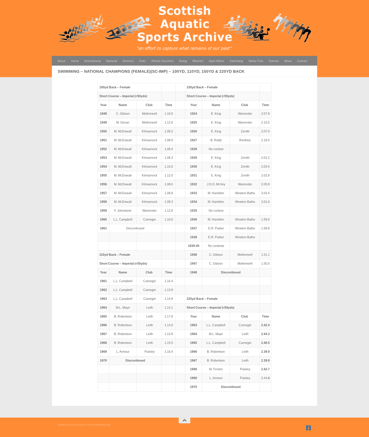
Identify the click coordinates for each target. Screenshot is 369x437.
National (111, 60)
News (288, 60)
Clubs (142, 60)
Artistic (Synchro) (162, 60)
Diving (183, 60)
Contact (302, 60)
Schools (274, 60)
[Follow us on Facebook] (308, 428)
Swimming (236, 60)
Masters (197, 60)
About (61, 60)
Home (75, 60)
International (92, 60)
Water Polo (255, 60)
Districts (128, 60)
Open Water (216, 60)
